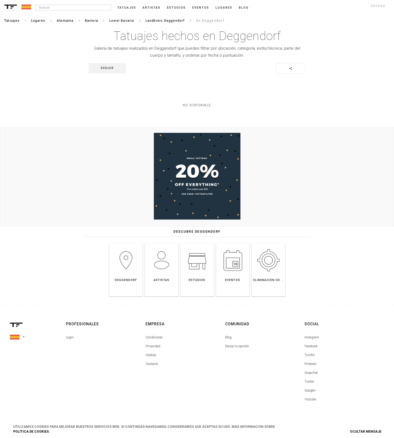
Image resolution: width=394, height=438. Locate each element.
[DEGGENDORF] (126, 243)
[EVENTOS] (233, 243)
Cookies (151, 355)
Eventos (200, 7)
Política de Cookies (31, 431)
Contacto (152, 364)
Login (70, 337)
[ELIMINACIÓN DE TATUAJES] (268, 243)
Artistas (152, 7)
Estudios (176, 7)
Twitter (309, 382)
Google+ (310, 390)
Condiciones (154, 337)
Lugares (223, 7)
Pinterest (310, 364)
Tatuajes (126, 7)
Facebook (311, 346)
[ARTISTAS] (161, 243)
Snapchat (311, 373)
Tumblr (309, 355)
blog (244, 7)
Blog (228, 337)
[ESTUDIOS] (197, 243)
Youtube (310, 399)
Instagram (311, 337)
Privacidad (153, 346)
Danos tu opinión (237, 346)
